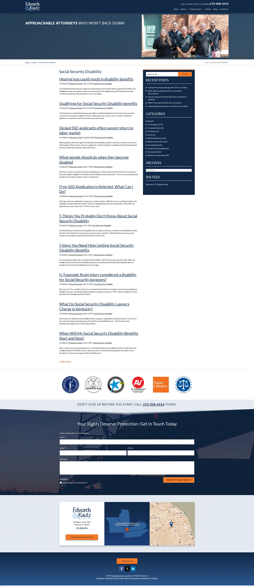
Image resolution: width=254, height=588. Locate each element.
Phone (130, 448)
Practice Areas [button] (195, 9)
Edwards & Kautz (75, 84)
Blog (215, 9)
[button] (252, 574)
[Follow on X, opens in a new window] (127, 568)
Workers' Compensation (157, 155)
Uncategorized (153, 152)
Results (208, 9)
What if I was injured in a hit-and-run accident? (165, 103)
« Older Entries (65, 361)
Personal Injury (153, 145)
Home (176, 9)
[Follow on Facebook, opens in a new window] (121, 568)
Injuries (150, 135)
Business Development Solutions (137, 578)
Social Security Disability (102, 84)
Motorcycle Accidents (156, 142)
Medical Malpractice (155, 138)
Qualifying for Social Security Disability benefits (98, 103)
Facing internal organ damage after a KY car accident (167, 88)
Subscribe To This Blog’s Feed (157, 184)
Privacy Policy (118, 578)
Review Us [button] (127, 561)
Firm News (152, 131)
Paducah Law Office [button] (82, 537)
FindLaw (154, 578)
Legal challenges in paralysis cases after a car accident (168, 106)
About (183, 9)
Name (62, 437)
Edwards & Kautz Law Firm (122, 576)
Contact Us (224, 9)
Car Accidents (153, 125)
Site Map (109, 578)
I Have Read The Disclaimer (75, 483)
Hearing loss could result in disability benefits (96, 79)
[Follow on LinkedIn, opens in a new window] (133, 568)
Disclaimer (64, 479)
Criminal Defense (154, 128)
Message (63, 459)
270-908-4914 (219, 3)
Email (63, 448)
